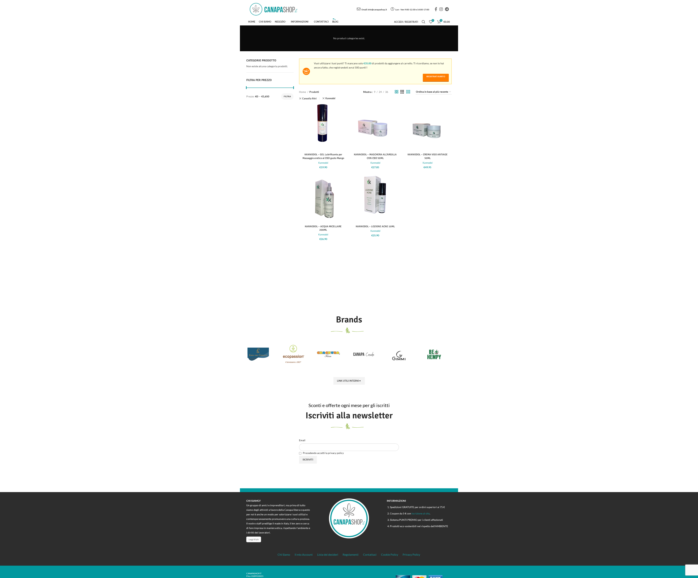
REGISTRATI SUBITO (435, 76)
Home (302, 91)
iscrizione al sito (421, 513)
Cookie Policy (389, 554)
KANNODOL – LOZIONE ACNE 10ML (375, 226)
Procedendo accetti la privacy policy (323, 452)
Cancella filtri (309, 98)
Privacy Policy (411, 554)
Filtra (287, 96)
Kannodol (330, 98)
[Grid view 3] (402, 92)
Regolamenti (350, 554)
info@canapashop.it (377, 9)
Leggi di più (254, 539)
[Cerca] (423, 21)
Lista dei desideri (327, 554)
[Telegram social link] (447, 9)
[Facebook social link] (436, 9)
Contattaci (369, 554)
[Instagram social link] (441, 9)
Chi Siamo (284, 554)
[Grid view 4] (408, 92)
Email (302, 440)
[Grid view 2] (396, 92)
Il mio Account (304, 554)
